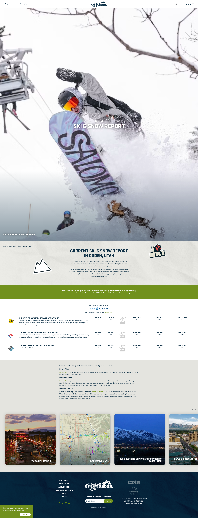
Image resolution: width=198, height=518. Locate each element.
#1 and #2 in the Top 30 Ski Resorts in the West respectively (111, 293)
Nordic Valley (63, 372)
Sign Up (108, 501)
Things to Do (8, 4)
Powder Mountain (64, 381)
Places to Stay (30, 4)
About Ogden (64, 487)
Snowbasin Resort (97, 392)
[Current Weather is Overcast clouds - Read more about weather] (176, 4)
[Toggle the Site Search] (182, 4)
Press (64, 497)
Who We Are (64, 481)
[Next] (195, 410)
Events (19, 4)
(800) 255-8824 (138, 501)
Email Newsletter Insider (99, 497)
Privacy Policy (104, 507)
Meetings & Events (64, 490)
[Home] (99, 4)
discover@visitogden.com (134, 503)
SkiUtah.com (108, 312)
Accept (25, 514)
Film (64, 494)
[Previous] (192, 410)
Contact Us (64, 484)
